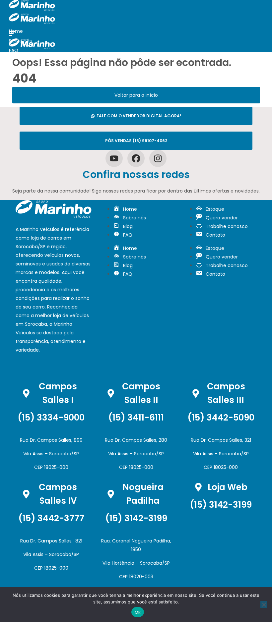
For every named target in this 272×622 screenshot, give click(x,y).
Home (16, 31)
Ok (138, 612)
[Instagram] (158, 158)
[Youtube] (114, 158)
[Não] (263, 604)
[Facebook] (136, 158)
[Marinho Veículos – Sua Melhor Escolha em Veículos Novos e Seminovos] (32, 9)
